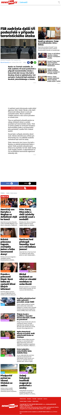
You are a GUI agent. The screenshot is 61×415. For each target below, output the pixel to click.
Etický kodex (23, 398)
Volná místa (35, 401)
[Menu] (59, 2)
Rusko (8, 193)
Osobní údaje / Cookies (25, 401)
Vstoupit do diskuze (17, 188)
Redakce (29, 398)
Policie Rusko (13, 193)
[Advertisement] (26, 94)
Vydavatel (39, 398)
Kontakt (34, 398)
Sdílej (8, 183)
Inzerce (45, 398)
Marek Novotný (5, 62)
